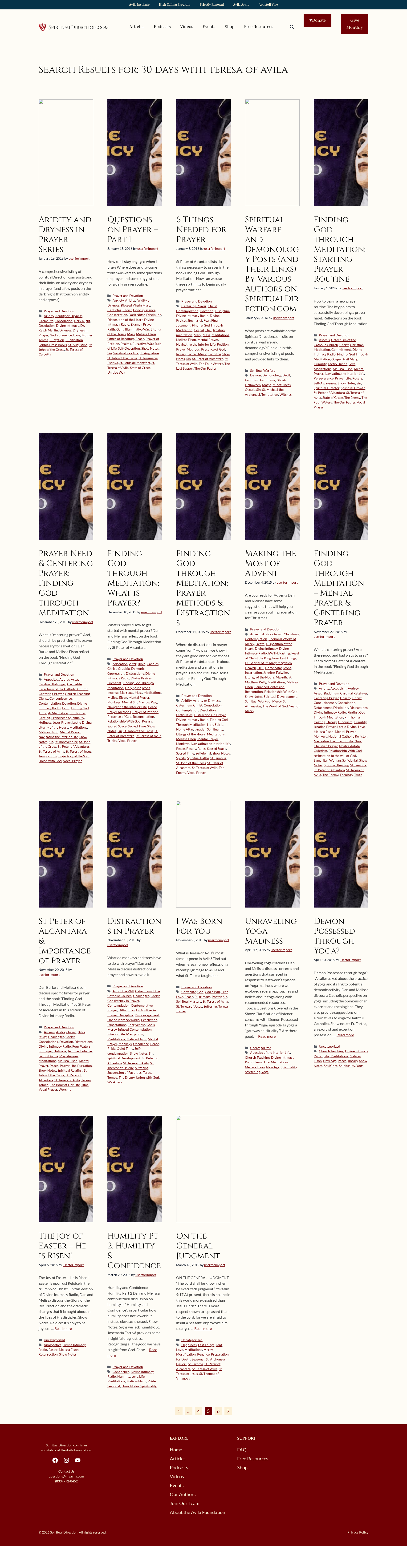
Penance (203, 1354)
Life (266, 1062)
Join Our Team (184, 1503)
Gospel (199, 330)
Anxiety (118, 300)
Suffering (141, 1068)
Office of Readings (120, 339)
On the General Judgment (198, 1246)
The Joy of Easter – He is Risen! (62, 1246)
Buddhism (331, 693)
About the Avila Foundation (197, 1512)
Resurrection (48, 1354)
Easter (53, 1350)
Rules (202, 749)
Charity (345, 698)
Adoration (120, 664)
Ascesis (324, 340)
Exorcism (252, 380)
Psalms (126, 344)
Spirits (181, 758)
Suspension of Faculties (124, 1072)
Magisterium (68, 1056)
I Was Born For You (199, 926)
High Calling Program (174, 5)
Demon (255, 375)
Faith (111, 329)
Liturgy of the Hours (53, 727)
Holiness (45, 722)
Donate (317, 20)
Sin (109, 353)
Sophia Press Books (53, 345)
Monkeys (114, 702)
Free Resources (258, 27)
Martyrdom (134, 1034)
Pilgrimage (202, 997)
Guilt (120, 329)
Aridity (49, 316)
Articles (136, 27)
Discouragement (147, 1015)
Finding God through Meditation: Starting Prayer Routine (340, 249)
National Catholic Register (347, 736)
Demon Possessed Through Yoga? (334, 936)
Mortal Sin (129, 702)
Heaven (250, 668)
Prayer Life (343, 378)
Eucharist (195, 320)
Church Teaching (77, 694)
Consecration (117, 315)
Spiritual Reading (125, 353)
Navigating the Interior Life (196, 344)
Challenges (56, 1037)
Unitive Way (116, 372)
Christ (127, 310)
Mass (131, 334)
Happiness (189, 1345)
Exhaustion (149, 1020)
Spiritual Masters (188, 1001)
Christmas (291, 634)
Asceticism (338, 688)
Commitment (341, 349)
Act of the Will (123, 991)
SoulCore (331, 1066)
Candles (153, 664)
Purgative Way (142, 344)
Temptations (48, 756)
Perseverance (324, 378)
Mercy (208, 1350)
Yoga (265, 1072)
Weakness (114, 1082)
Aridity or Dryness (68, 316)
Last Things (206, 1345)
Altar (132, 664)
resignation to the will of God (335, 756)
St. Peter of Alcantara (207, 359)
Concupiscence (144, 310)
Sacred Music (197, 354)
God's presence (61, 335)
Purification (74, 340)
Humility (320, 364)
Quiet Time (125, 1048)
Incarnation (253, 672)
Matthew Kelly (255, 682)
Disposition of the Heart (125, 320)
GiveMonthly (354, 24)
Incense (112, 692)
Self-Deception (129, 348)
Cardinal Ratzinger (52, 684)
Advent (255, 634)
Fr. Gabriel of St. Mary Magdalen (268, 663)
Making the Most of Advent (270, 563)
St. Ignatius (218, 758)
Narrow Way (148, 702)
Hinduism (345, 722)
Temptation (269, 394)
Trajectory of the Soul (74, 756)
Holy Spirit (133, 688)
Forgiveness (136, 1025)
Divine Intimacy (67, 325)
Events (209, 27)
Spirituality (289, 1067)
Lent (224, 992)
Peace (139, 339)
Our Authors (183, 1494)
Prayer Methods (188, 349)
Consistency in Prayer (123, 1001)
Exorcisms (267, 380)
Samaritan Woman (327, 760)
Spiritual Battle (198, 758)
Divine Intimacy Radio (192, 316)
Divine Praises (141, 678)
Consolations (48, 1042)
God (200, 992)
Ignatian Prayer (325, 727)
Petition (223, 344)
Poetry (216, 997)
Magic (266, 385)
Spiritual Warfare (262, 370)
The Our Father (205, 368)
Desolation (47, 325)
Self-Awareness (325, 383)
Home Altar (184, 729)
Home (176, 1449)
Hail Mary (350, 359)
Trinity (112, 741)
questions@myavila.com (66, 1476)
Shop (230, 27)
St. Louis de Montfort (134, 363)
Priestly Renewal (212, 5)
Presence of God (213, 349)
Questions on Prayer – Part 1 (132, 229)
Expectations (116, 1025)
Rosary (181, 354)
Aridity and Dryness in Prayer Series (65, 234)
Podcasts (162, 27)
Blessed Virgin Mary (135, 305)
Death (260, 644)
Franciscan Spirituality (67, 718)
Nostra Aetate (349, 746)
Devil (286, 375)
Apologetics (52, 1345)
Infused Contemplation (135, 1029)
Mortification (186, 1354)
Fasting (284, 653)
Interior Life (116, 1034)
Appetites (51, 679)
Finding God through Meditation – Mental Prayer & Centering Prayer (339, 588)
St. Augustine (77, 345)
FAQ (242, 1449)
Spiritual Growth (353, 388)
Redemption (254, 692)
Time (85, 1085)
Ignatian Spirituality (209, 729)
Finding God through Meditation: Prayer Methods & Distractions (203, 588)
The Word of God (275, 706)
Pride (111, 1048)
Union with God (50, 761)
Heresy (331, 722)
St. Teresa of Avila (51, 751)
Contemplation (187, 311)
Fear (207, 320)
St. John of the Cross (122, 358)
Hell (208, 330)
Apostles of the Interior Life (270, 1052)
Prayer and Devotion (59, 311)
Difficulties (184, 715)
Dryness (65, 330)
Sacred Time (137, 726)
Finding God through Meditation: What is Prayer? (133, 578)
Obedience (141, 1044)
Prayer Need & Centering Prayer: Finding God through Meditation (66, 583)
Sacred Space (116, 726)
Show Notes (150, 348)
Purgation (56, 340)
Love (76, 335)
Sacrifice (214, 354)
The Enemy (352, 398)
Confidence (121, 1372)
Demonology (271, 375)
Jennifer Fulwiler (275, 672)
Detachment (323, 708)
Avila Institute (139, 5)
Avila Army (241, 5)
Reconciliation (143, 717)
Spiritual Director (326, 388)
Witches (286, 394)
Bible (141, 664)
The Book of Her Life (65, 1085)
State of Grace (140, 368)
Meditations (220, 335)
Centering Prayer (193, 306)
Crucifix (124, 668)
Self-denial (203, 753)
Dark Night (82, 321)
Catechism (184, 705)
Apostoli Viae (268, 5)
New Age (272, 1067)
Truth (358, 775)
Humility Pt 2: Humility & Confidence (134, 1251)
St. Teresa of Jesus (78, 751)
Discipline (153, 315)
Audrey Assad (69, 679)
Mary (197, 335)
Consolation (64, 321)
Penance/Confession (269, 687)
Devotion (206, 311)
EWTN (273, 653)
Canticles (114, 310)
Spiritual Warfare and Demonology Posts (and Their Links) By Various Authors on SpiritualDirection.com (272, 264)
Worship (65, 1089)
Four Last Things (284, 658)
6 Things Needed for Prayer (201, 229)
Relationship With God (124, 721)
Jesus (259, 1062)
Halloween (253, 385)
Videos (186, 27)
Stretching (252, 1072)
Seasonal (113, 1386)
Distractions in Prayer (210, 715)
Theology (346, 775)
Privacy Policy (357, 1532)
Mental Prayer (207, 340)
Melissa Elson (146, 334)
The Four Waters (211, 364)
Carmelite (46, 321)
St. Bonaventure (66, 742)
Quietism (320, 751)
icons (146, 688)
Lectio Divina (337, 364)
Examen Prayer (142, 324)
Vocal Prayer (72, 761)
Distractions (135, 673)
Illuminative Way (137, 329)
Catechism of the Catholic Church (63, 689)
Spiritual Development (280, 696)
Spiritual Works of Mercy (263, 701)
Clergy (43, 698)
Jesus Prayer (62, 722)
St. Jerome (195, 1364)
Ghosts (282, 380)
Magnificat (283, 677)
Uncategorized (260, 1048)
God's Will (212, 992)
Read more (267, 1036)
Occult (250, 390)
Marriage (126, 692)
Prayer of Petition (145, 712)
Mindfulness (282, 385)
